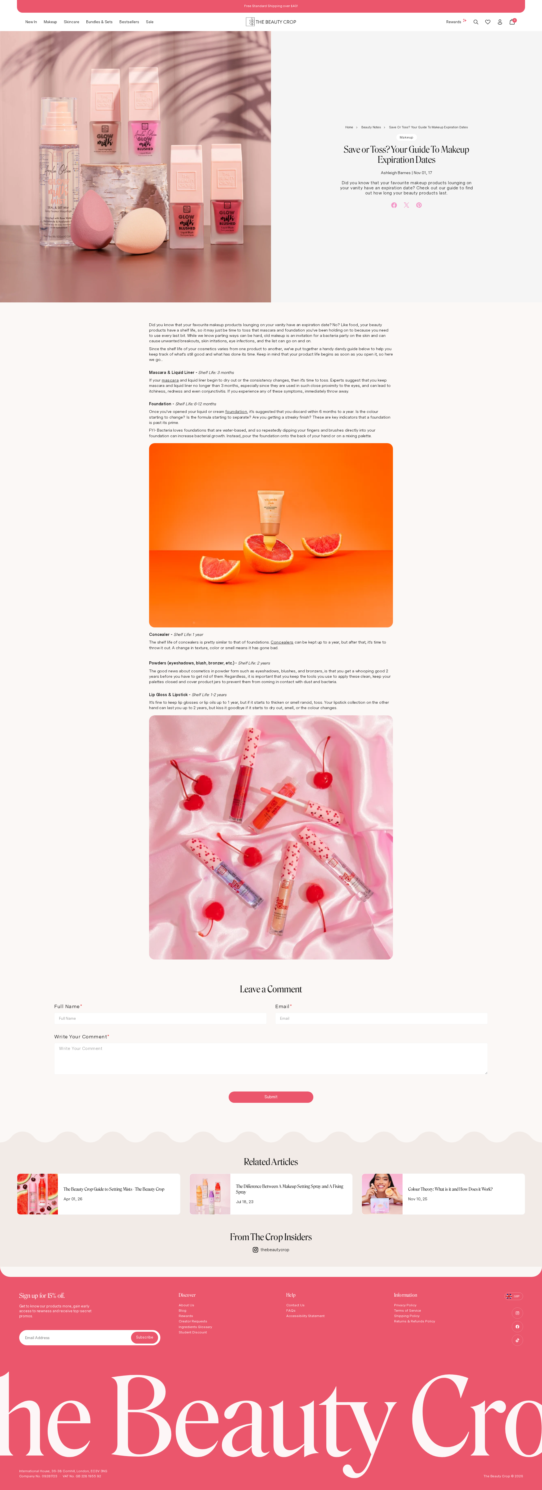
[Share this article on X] (406, 205)
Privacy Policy (405, 1305)
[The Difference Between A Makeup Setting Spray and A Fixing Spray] (210, 1194)
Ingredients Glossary (195, 1327)
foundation (236, 411)
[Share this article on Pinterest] (419, 205)
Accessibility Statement (305, 1316)
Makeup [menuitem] (50, 21)
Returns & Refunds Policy (414, 1321)
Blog (182, 1310)
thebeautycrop (275, 1249)
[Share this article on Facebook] (394, 205)
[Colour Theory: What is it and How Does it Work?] (382, 1194)
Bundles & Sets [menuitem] (99, 21)
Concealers (282, 642)
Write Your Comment (80, 1036)
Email (282, 1006)
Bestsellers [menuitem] (129, 21)
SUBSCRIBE (144, 1338)
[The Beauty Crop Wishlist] (488, 22)
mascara (170, 380)
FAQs (291, 1310)
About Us (186, 1305)
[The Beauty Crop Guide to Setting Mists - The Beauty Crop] (37, 1194)
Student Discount (193, 1332)
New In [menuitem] (31, 21)
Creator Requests (193, 1321)
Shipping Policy (406, 1316)
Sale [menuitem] (150, 21)
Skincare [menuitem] (71, 21)
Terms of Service (407, 1310)
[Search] (476, 22)
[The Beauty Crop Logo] (271, 22)
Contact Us (295, 1305)
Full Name (67, 1006)
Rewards (453, 21)
